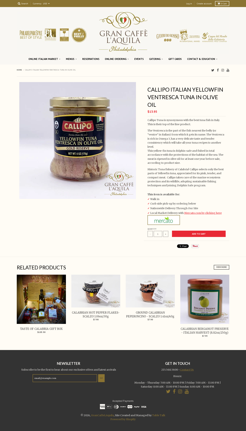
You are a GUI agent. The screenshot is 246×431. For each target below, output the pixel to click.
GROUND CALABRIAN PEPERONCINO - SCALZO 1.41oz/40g (150, 314)
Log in (189, 3)
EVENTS (139, 59)
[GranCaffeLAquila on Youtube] (228, 70)
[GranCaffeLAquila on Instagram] (222, 70)
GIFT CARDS (175, 59)
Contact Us (187, 369)
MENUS (70, 59)
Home (19, 70)
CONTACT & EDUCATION (201, 59)
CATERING (154, 59)
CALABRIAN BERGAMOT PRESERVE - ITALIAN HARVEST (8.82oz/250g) (205, 330)
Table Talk (158, 415)
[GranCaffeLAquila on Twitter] (212, 70)
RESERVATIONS (90, 59)
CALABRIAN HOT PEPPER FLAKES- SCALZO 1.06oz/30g (96, 314)
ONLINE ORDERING (115, 59)
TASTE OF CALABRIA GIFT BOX (41, 329)
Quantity (151, 229)
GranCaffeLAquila (102, 415)
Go (101, 378)
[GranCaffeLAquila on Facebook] (218, 70)
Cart (224, 3)
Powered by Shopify (123, 419)
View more (221, 267)
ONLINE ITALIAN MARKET (43, 59)
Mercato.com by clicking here (203, 213)
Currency (37, 3)
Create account (204, 3)
